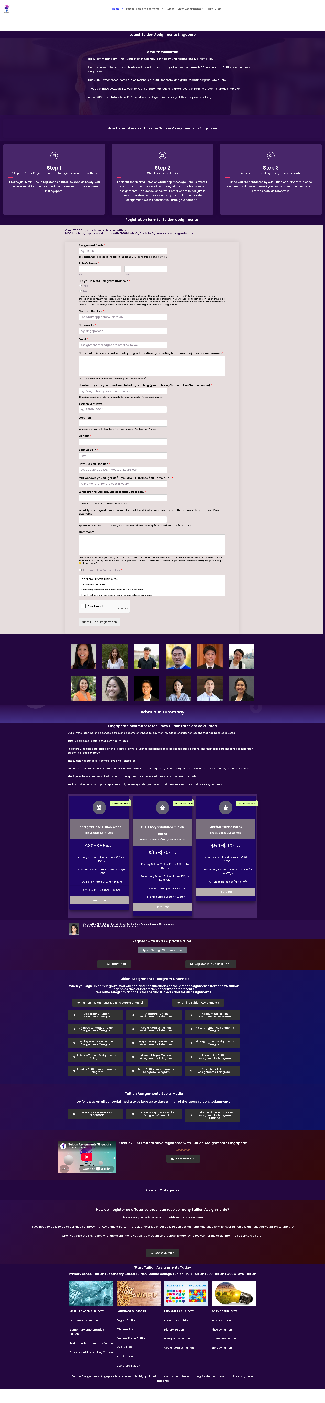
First (81, 274)
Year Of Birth (88, 450)
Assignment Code (92, 245)
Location (86, 418)
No (85, 291)
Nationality (87, 325)
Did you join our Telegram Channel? (104, 281)
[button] (117, 8)
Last (126, 274)
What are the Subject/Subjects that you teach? (112, 492)
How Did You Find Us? (94, 464)
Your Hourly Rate (91, 404)
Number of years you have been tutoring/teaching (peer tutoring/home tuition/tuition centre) (145, 385)
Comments (86, 532)
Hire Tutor (99, 900)
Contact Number (91, 311)
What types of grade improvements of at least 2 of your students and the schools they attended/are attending (149, 512)
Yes (85, 286)
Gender (85, 436)
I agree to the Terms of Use (102, 570)
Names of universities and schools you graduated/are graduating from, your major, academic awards (151, 353)
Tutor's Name (89, 263)
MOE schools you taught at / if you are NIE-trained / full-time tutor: (126, 478)
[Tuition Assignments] (7, 8)
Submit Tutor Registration (99, 622)
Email (83, 339)
